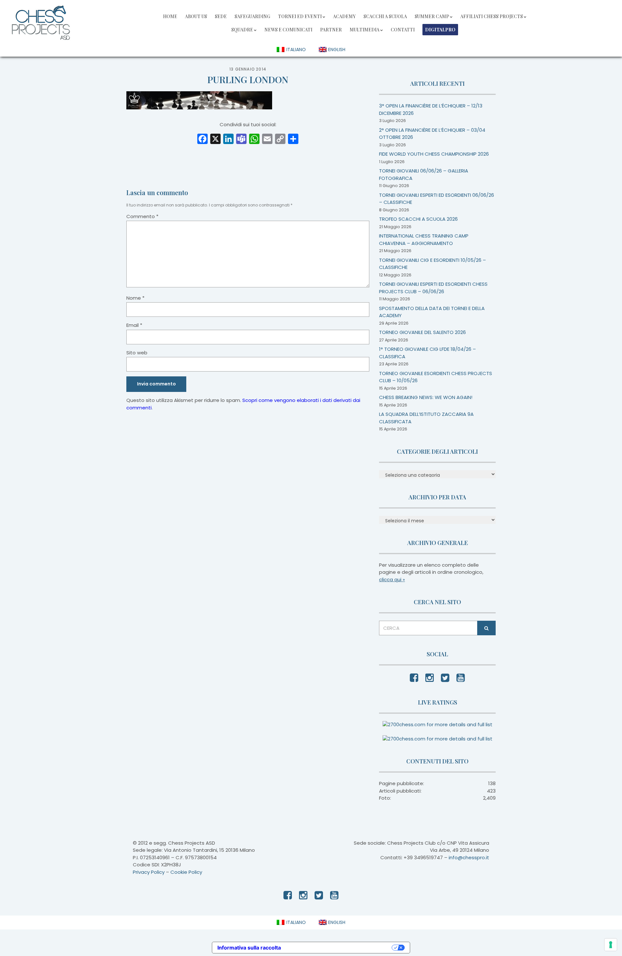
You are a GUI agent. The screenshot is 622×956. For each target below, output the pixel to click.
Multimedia (364, 30)
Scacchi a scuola (385, 16)
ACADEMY (344, 16)
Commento (142, 216)
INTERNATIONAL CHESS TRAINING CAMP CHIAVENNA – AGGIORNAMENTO (423, 239)
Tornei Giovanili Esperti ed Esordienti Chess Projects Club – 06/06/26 (433, 288)
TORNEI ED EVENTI (300, 16)
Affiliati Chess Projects (491, 16)
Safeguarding (252, 16)
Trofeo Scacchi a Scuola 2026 (418, 219)
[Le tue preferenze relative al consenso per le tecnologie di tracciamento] (611, 945)
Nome (135, 298)
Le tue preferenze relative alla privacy (339, 947)
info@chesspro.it (469, 857)
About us (196, 16)
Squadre (242, 30)
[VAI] (486, 628)
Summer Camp (432, 16)
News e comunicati (288, 30)
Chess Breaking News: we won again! (425, 397)
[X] (215, 140)
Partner (331, 30)
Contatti (403, 30)
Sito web (136, 352)
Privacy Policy (149, 872)
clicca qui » (392, 579)
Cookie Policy (186, 872)
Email (134, 325)
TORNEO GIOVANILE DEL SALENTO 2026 (422, 332)
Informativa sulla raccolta (249, 947)
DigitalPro (440, 30)
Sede (221, 16)
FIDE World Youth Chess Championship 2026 (434, 153)
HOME (170, 16)
